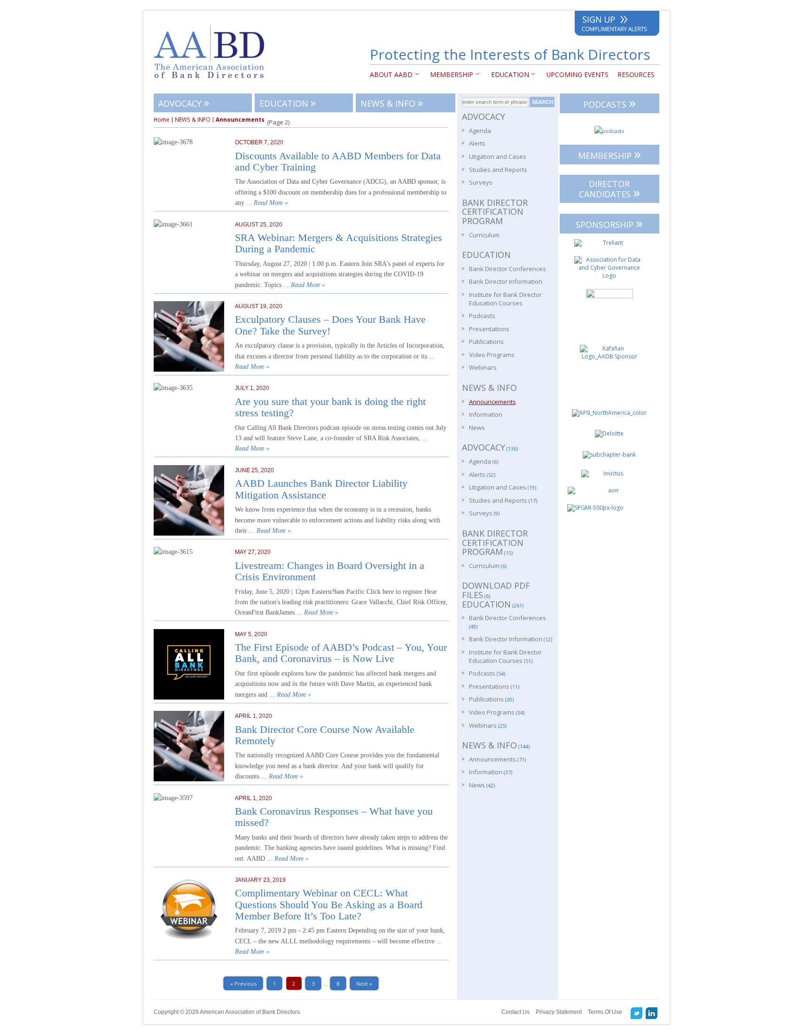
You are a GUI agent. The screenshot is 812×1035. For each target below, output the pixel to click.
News (477, 427)
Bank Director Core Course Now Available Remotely (324, 735)
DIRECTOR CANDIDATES (609, 190)
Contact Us (515, 1012)
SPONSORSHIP (609, 223)
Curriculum (484, 235)
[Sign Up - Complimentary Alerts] (617, 25)
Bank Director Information (505, 281)
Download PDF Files (496, 590)
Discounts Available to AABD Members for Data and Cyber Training (338, 161)
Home (162, 120)
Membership (450, 74)
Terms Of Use (605, 1012)
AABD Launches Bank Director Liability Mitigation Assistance (321, 489)
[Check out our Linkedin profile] (652, 1013)
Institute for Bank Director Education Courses (505, 298)
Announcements (492, 401)
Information (485, 414)
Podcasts (482, 315)
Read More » (271, 202)
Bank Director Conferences (507, 269)
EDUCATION (507, 74)
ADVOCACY (183, 102)
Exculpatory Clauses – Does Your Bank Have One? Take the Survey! (330, 325)
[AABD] (214, 82)
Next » (364, 983)
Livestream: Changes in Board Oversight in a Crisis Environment (329, 571)
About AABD (391, 74)
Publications (486, 341)
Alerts (477, 143)
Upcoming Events (578, 74)
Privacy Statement (559, 1012)
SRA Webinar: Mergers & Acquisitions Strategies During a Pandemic (338, 243)
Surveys (480, 182)
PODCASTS (609, 102)
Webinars (483, 367)
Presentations (489, 329)
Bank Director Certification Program (495, 211)
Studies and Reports (498, 169)
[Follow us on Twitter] (637, 1013)
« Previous (243, 983)
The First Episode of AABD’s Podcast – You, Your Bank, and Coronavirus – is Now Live (341, 653)
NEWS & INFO (391, 102)
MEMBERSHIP (609, 154)
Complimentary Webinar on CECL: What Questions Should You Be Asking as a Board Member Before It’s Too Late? (328, 904)
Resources (636, 74)
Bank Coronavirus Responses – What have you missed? (334, 817)
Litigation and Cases (497, 156)
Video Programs (492, 354)
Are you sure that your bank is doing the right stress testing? (330, 407)
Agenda (480, 130)
